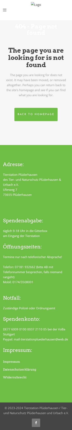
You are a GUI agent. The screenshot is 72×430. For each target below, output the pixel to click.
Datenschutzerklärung (19, 369)
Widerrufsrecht (15, 377)
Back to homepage (36, 114)
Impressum (11, 362)
